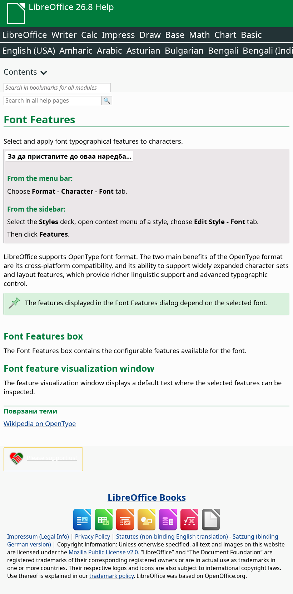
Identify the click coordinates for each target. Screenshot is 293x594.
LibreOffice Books (147, 497)
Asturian (143, 50)
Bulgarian (184, 50)
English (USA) (28, 50)
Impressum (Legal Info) (38, 536)
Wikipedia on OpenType (40, 423)
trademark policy (111, 576)
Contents (20, 71)
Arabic (109, 50)
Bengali (223, 50)
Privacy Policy (92, 536)
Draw (150, 34)
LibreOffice (24, 34)
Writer (64, 34)
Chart (225, 34)
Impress (118, 34)
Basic (251, 34)
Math (199, 34)
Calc (89, 34)
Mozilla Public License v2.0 (103, 552)
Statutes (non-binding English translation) (172, 536)
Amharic (76, 50)
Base (175, 34)
